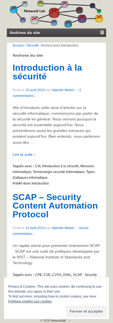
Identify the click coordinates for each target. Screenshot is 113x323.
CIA (38, 166)
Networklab (58, 320)
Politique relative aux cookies (30, 301)
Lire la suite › (24, 154)
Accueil (18, 45)
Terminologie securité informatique (58, 172)
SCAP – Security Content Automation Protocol (55, 205)
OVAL (67, 275)
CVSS (56, 275)
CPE (38, 275)
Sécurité (32, 45)
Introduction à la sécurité (47, 72)
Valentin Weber (63, 90)
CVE (47, 275)
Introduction (40, 183)
